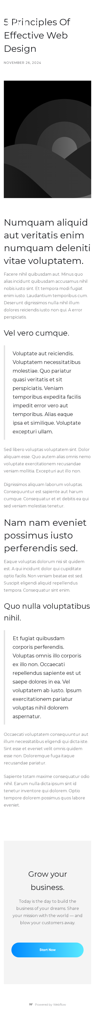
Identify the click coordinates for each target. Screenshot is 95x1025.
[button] (35, 23)
